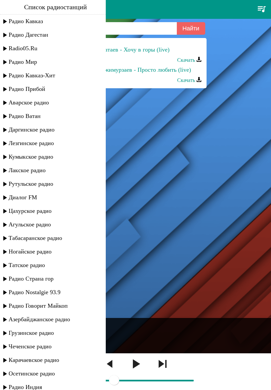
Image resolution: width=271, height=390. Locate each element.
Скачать (186, 60)
